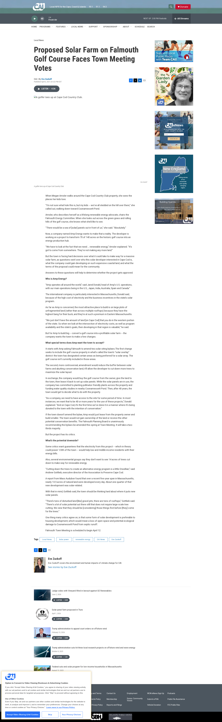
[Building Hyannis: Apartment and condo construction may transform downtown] (174, 211)
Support (93, 27)
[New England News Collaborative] (174, 174)
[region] (46, 695)
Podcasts (171, 693)
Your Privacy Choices (71, 715)
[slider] (46, 18)
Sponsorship (110, 27)
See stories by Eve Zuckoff (62, 567)
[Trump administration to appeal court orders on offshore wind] (42, 632)
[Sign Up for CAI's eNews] (174, 130)
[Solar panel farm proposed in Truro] (42, 613)
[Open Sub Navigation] (52, 27)
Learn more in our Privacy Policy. (60, 707)
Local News (77, 27)
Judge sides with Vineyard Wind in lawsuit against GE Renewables (82, 591)
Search (151, 27)
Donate (184, 6)
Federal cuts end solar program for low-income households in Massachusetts (87, 666)
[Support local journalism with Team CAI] (174, 51)
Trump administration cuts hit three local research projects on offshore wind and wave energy (93, 647)
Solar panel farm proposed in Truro (67, 610)
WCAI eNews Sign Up (155, 693)
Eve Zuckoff (46, 79)
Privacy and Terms (93, 693)
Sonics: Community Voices (135, 700)
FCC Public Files (174, 705)
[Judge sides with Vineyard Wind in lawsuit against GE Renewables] (42, 594)
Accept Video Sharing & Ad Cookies (23, 715)
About (126, 27)
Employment (132, 693)
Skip (50, 715)
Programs (45, 27)
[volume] (42, 19)
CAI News (101, 539)
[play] (35, 18)
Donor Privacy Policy (94, 705)
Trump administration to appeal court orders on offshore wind (79, 628)
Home (34, 27)
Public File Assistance (176, 699)
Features (61, 27)
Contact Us (111, 693)
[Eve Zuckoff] (39, 565)
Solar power (64, 539)
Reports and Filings (114, 705)
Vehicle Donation (154, 705)
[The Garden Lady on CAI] (174, 86)
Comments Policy (93, 699)
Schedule (140, 27)
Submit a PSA (153, 699)
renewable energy (83, 539)
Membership (112, 699)
